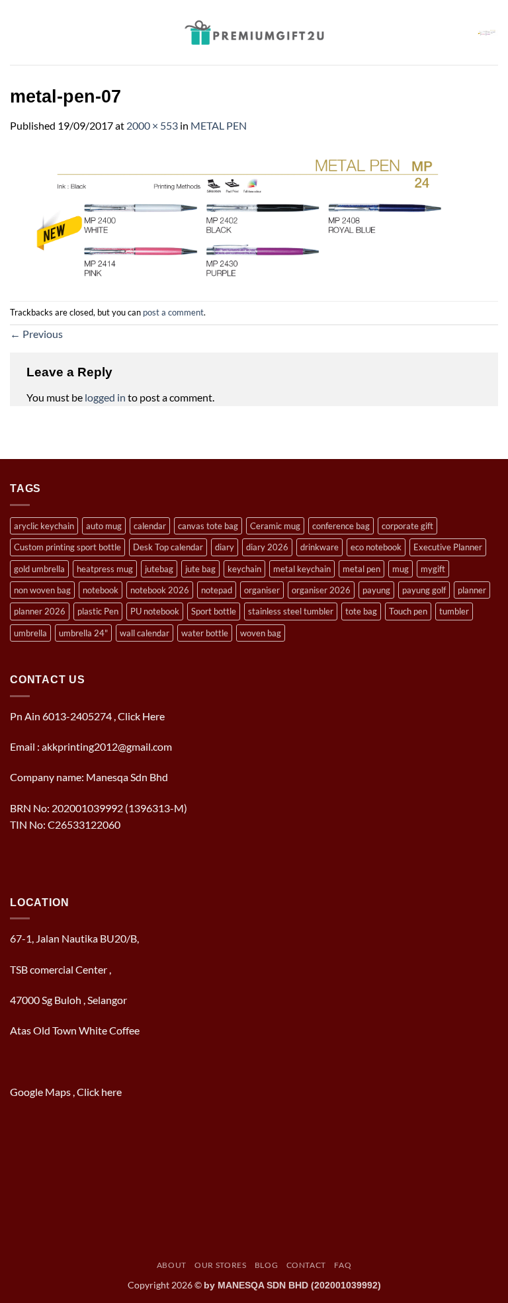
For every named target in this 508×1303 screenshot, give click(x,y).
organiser (262, 590)
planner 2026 (39, 611)
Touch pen (408, 611)
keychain (244, 569)
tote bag (361, 611)
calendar (150, 526)
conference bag (341, 526)
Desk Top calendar (168, 547)
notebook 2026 (159, 590)
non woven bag (42, 590)
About (172, 1265)
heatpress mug (105, 569)
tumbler (454, 611)
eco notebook (376, 547)
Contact (306, 1265)
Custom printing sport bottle (67, 547)
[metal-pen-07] (254, 216)
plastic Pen (97, 611)
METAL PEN (218, 125)
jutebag (159, 569)
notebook (100, 590)
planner (472, 590)
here (112, 1091)
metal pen (361, 569)
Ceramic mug (275, 526)
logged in (105, 397)
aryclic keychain (44, 526)
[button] (18, 32)
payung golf (424, 590)
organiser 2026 (321, 590)
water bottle (204, 633)
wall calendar (144, 633)
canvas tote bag (208, 526)
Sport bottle (213, 611)
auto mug (104, 526)
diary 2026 (267, 547)
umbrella (30, 633)
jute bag (200, 569)
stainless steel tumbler (290, 611)
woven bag (260, 633)
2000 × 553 (152, 125)
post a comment (173, 312)
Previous (36, 333)
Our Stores (220, 1265)
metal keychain (302, 569)
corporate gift (407, 526)
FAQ (342, 1265)
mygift (433, 569)
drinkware (319, 547)
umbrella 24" (83, 633)
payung (376, 590)
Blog (266, 1265)
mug (400, 569)
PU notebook (154, 611)
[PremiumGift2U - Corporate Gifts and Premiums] (254, 32)
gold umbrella (39, 569)
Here (153, 716)
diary (224, 547)
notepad (216, 590)
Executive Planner (447, 547)
